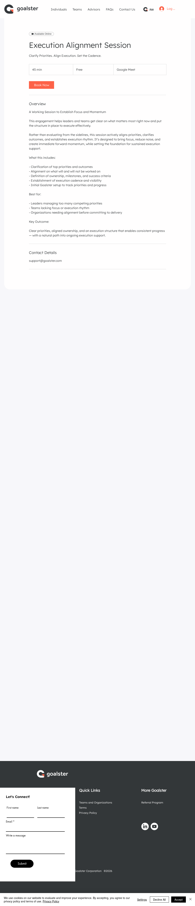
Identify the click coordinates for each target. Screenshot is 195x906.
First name (12, 807)
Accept (178, 899)
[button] (59, 9)
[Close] (190, 899)
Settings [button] (142, 899)
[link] (41, 85)
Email (9, 821)
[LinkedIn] (145, 826)
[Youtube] (154, 826)
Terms (83, 807)
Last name (43, 807)
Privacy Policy (88, 813)
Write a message (16, 835)
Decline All (159, 899)
